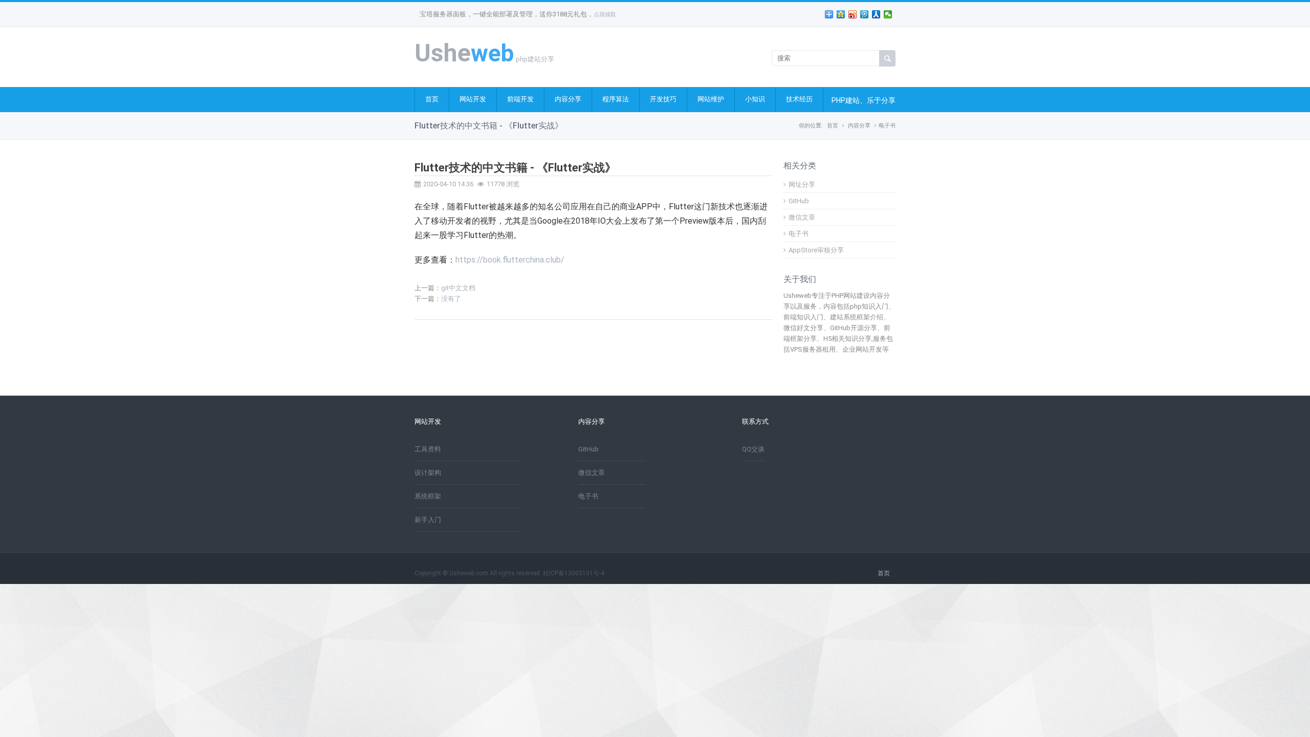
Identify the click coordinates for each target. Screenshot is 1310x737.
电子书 (887, 125)
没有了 (451, 298)
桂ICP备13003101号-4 (573, 573)
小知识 (755, 99)
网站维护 (710, 99)
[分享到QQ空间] (841, 14)
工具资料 (427, 449)
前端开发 (520, 99)
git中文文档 (458, 288)
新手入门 (427, 520)
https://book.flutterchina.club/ (509, 260)
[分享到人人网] (876, 14)
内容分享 (568, 99)
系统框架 (427, 496)
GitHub (799, 201)
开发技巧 (663, 99)
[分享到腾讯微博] (864, 14)
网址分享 (802, 184)
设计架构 (427, 472)
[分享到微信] (888, 14)
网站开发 (473, 99)
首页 (432, 99)
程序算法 (615, 99)
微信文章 (802, 217)
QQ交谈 (753, 449)
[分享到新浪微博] (852, 14)
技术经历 (799, 99)
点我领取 (605, 14)
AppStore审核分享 (816, 250)
